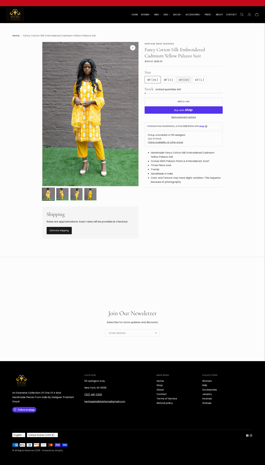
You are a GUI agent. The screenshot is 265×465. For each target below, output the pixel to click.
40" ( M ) (184, 80)
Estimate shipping (59, 230)
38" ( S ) (168, 80)
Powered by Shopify (52, 450)
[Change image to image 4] (90, 194)
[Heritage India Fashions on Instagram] (251, 436)
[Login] (249, 14)
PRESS (208, 14)
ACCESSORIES (193, 14)
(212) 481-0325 (93, 394)
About (160, 389)
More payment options (183, 117)
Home (15, 35)
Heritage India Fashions (159, 43)
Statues (206, 403)
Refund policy (165, 403)
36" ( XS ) (152, 80)
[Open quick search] (242, 14)
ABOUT (219, 14)
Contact (162, 394)
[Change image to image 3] (76, 194)
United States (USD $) (41, 435)
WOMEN (145, 14)
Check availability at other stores (165, 142)
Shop (160, 385)
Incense (207, 398)
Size (148, 72)
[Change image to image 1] (48, 194)
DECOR (177, 14)
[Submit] (155, 333)
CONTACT (231, 14)
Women (207, 381)
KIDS (166, 14)
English (17, 435)
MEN (156, 14)
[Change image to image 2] (62, 194)
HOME (135, 14)
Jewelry (207, 394)
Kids (204, 385)
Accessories (209, 389)
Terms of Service (167, 398)
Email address (116, 329)
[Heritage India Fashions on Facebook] (247, 436)
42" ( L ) (199, 80)
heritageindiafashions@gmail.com (104, 401)
